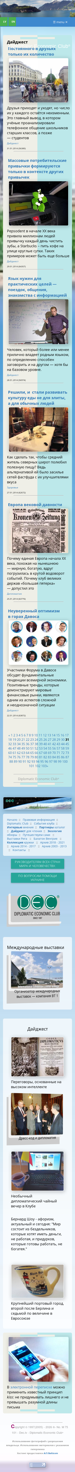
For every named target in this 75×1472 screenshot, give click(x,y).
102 (37, 766)
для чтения (26, 831)
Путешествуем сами (37, 835)
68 (45, 753)
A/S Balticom (51, 1453)
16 (62, 735)
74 (10, 757)
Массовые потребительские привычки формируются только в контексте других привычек (37, 169)
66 (36, 753)
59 (67, 748)
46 (10, 748)
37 (32, 744)
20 (19, 739)
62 (19, 753)
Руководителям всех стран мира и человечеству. (37, 864)
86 (63, 757)
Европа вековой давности (35, 504)
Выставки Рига (17, 838)
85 (58, 757)
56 (54, 748)
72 (63, 753)
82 (45, 757)
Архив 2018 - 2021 (53, 842)
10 (36, 735)
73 (67, 753)
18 (10, 739)
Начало (12, 820)
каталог (52, 827)
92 (29, 761)
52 (36, 748)
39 (41, 744)
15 (58, 735)
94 (37, 761)
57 (58, 748)
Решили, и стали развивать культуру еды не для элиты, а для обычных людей (37, 397)
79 (32, 757)
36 (27, 744)
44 (63, 744)
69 (49, 753)
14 (53, 735)
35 (23, 744)
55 (49, 748)
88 (11, 761)
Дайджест (13, 143)
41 (49, 744)
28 (54, 739)
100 (65, 761)
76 (19, 757)
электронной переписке (31, 1386)
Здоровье (12, 487)
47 (14, 748)
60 (10, 753)
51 (32, 748)
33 (14, 744)
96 (46, 761)
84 (54, 757)
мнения (20, 827)
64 (27, 753)
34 (19, 744)
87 (67, 757)
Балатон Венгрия (46, 838)
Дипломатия (14, 593)
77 (23, 757)
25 (41, 739)
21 (23, 739)
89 (15, 761)
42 (54, 744)
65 (32, 753)
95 (42, 761)
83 (49, 757)
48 (19, 748)
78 (27, 757)
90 (20, 761)
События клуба (44, 823)
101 (31, 766)
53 (41, 748)
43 (58, 744)
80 (36, 757)
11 (40, 735)
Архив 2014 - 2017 (23, 846)
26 (45, 739)
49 (23, 748)
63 (23, 753)
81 (41, 757)
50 (27, 748)
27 (49, 739)
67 (41, 753)
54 (45, 748)
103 (44, 766)
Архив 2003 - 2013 (54, 846)
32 (10, 744)
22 (27, 739)
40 (45, 744)
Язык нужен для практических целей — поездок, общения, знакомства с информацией (37, 287)
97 (51, 761)
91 (24, 761)
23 (32, 739)
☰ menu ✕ (60, 22)
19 (14, 739)
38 (36, 744)
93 (33, 761)
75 (14, 757)
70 (54, 753)
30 (63, 739)
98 (55, 761)
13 (49, 735)
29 (58, 739)
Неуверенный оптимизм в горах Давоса (34, 613)
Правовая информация (39, 820)
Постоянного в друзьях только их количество (32, 51)
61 (14, 753)
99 (59, 761)
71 (58, 753)
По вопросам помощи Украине (37, 878)
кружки (21, 842)
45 (67, 744)
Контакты (20, 850)
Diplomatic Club (17, 823)
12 (45, 735)
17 (67, 735)
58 (63, 748)
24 (36, 739)
